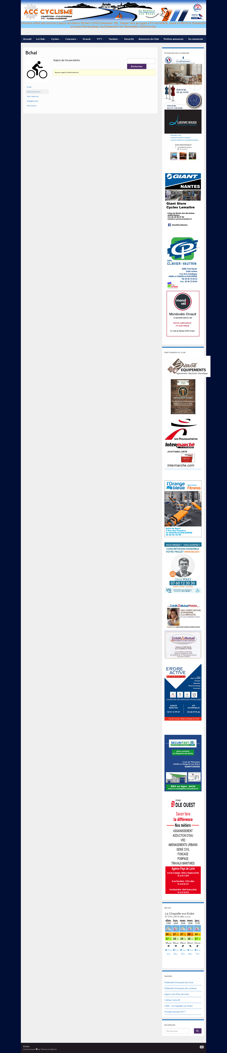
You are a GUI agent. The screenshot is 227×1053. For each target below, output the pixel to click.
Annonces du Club (149, 38)
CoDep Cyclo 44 (172, 1000)
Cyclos (55, 38)
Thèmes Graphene (49, 1049)
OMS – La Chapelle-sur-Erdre (178, 1005)
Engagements (32, 101)
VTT (99, 38)
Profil (29, 87)
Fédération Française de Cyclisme (180, 988)
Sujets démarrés (34, 92)
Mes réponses (33, 96)
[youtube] (202, 1046)
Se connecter (195, 38)
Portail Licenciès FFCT (175, 1011)
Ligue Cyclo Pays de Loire (176, 994)
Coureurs (71, 38)
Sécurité (129, 38)
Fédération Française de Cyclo (178, 982)
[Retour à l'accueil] (113, 17)
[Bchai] (37, 71)
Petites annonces (173, 38)
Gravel (87, 38)
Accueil (27, 38)
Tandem (113, 38)
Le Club (40, 38)
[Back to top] (220, 1046)
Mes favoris (32, 105)
